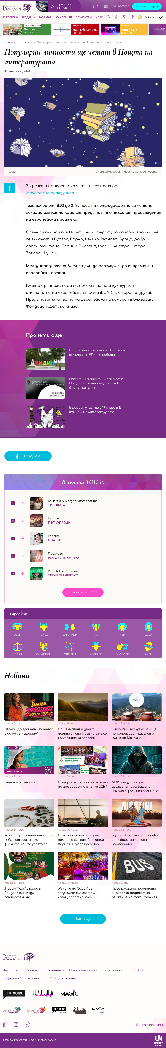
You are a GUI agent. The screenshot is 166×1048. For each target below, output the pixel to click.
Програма (11, 17)
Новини (46, 17)
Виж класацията (83, 592)
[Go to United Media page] (158, 1040)
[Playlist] (106, 6)
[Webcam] (96, 6)
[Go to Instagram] (124, 17)
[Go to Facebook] (116, 17)
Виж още (83, 919)
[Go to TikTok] (132, 17)
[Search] (108, 17)
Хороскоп (18, 614)
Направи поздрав (147, 6)
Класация (64, 17)
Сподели (30, 456)
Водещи (29, 17)
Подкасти (83, 17)
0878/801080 (121, 6)
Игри (99, 17)
